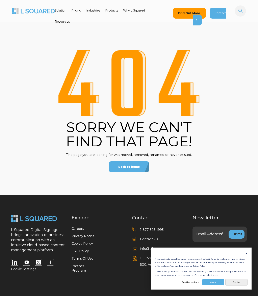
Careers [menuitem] (78, 229)
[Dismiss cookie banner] (247, 253)
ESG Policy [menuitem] (80, 251)
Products (111, 10)
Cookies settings (190, 282)
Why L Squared (134, 10)
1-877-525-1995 (152, 230)
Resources (62, 21)
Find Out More (189, 13)
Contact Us (149, 239)
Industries (93, 10)
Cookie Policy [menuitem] (82, 244)
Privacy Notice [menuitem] (83, 236)
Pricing (76, 10)
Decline (236, 282)
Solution (60, 10)
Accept (213, 282)
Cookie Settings (23, 269)
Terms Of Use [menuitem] (82, 258)
